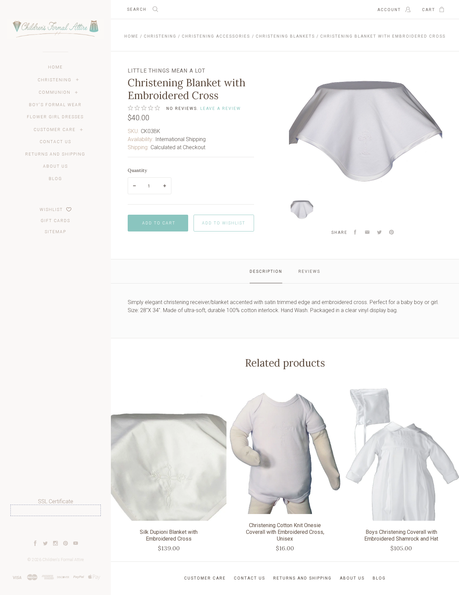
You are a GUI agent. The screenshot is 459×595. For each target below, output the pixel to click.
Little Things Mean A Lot (166, 71)
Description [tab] (266, 271)
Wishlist (52, 209)
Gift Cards (55, 220)
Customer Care (55, 129)
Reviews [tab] (309, 271)
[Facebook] (35, 544)
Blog (55, 178)
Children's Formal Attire (63, 559)
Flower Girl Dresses (55, 117)
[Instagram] (55, 544)
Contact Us (55, 141)
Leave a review (220, 108)
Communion (55, 92)
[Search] (156, 9)
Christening (55, 80)
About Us (55, 166)
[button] (55, 528)
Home (55, 67)
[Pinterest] (65, 544)
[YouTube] (75, 544)
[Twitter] (45, 544)
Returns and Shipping (55, 154)
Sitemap (55, 231)
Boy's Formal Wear (55, 104)
